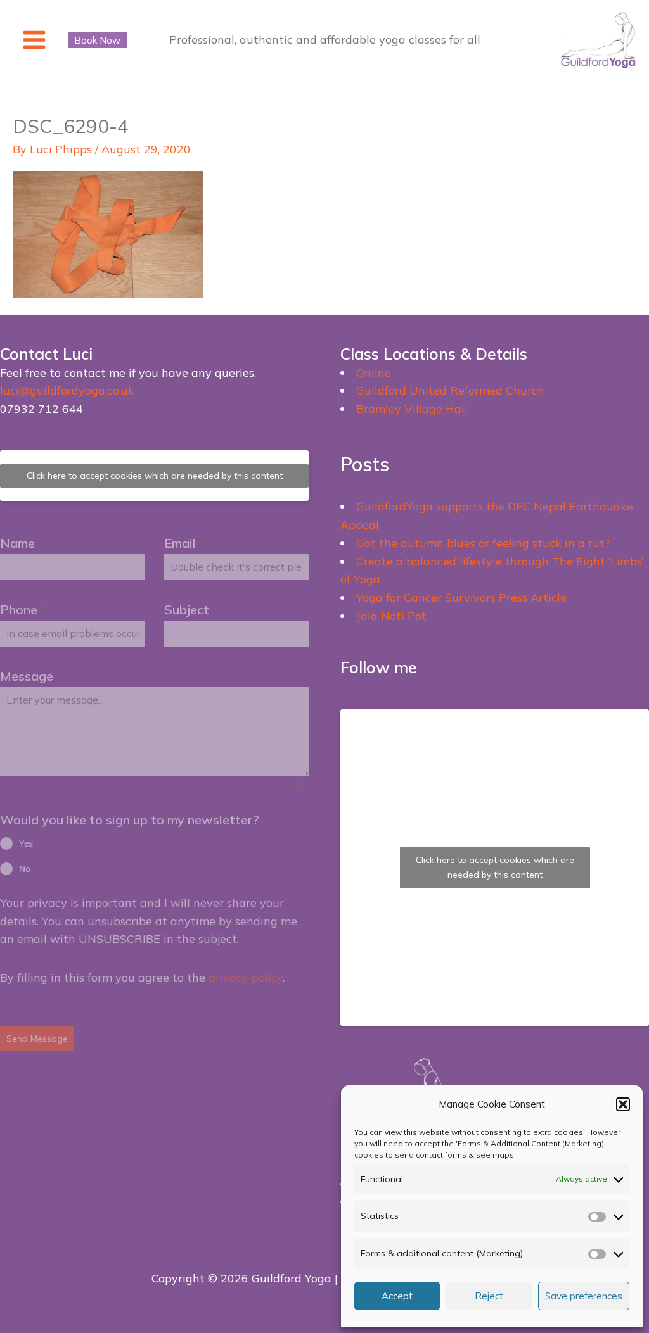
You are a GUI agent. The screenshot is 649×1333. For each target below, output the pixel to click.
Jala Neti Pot (391, 616)
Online (373, 372)
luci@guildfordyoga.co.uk (67, 390)
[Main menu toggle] (34, 40)
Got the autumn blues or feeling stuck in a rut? (483, 543)
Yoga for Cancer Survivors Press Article (461, 597)
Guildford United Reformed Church (450, 390)
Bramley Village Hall (412, 408)
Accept (397, 1296)
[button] (623, 1104)
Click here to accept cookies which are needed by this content (155, 475)
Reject (489, 1296)
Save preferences (583, 1296)
